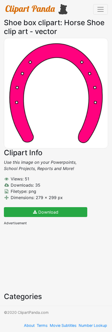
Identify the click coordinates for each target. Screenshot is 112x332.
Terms (42, 325)
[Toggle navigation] (100, 9)
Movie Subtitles (63, 325)
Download (47, 212)
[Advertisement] (43, 258)
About (29, 325)
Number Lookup (93, 325)
